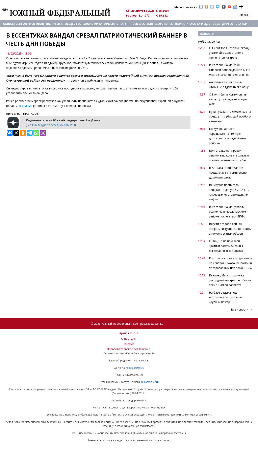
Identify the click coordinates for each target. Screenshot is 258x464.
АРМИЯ (109, 24)
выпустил (26, 106)
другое (227, 24)
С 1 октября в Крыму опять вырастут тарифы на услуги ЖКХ (228, 99)
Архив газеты (128, 333)
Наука (180, 24)
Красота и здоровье (203, 24)
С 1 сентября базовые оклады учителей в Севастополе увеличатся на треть (230, 53)
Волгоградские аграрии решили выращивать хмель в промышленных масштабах (229, 155)
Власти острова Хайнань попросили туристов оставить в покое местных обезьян (230, 228)
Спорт (122, 24)
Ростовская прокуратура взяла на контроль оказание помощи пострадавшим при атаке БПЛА (230, 263)
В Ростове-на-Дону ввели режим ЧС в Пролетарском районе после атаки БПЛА (227, 211)
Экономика (92, 24)
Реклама (128, 344)
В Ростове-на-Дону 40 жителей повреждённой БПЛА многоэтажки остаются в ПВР (230, 70)
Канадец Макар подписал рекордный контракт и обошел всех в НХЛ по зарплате (230, 280)
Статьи (241, 24)
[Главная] (61, 12)
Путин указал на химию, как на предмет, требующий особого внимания (230, 116)
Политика (54, 24)
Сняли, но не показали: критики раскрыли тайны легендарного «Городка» (226, 246)
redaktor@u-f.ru (135, 368)
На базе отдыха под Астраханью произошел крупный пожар (225, 297)
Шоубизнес (164, 24)
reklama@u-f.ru (150, 382)
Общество (73, 24)
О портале (128, 338)
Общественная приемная (23, 24)
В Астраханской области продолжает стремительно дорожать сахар (228, 172)
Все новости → (241, 309)
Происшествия (141, 24)
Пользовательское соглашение (128, 349)
